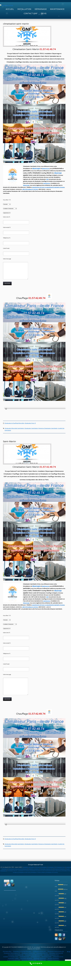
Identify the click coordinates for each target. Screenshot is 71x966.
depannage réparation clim (46, 869)
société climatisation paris (13, 960)
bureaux (62, 187)
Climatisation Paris (60, 867)
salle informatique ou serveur (30, 189)
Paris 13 (56, 907)
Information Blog (7, 951)
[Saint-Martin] (27, 453)
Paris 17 (56, 916)
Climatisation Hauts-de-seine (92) (56, 951)
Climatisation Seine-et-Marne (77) (12, 953)
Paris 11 (56, 898)
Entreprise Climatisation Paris (29, 960)
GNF (47, 179)
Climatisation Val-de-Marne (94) (15, 955)
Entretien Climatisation (53, 958)
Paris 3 (56, 884)
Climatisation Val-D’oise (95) (56, 953)
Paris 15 (56, 912)
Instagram (60, 938)
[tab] (35, 408)
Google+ (13, 885)
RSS (56, 934)
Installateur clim (42, 960)
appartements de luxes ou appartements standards (46, 187)
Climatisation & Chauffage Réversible (14, 423)
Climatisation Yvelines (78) (28, 953)
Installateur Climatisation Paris (51, 955)
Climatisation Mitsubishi (26, 958)
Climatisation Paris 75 (30, 423)
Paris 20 (56, 903)
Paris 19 (56, 921)
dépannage (58, 173)
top (69, 951)
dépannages (36, 168)
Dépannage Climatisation (40, 958)
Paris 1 (56, 889)
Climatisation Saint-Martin (31, 428)
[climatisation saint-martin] (27, 36)
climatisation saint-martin (16, 24)
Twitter (11, 881)
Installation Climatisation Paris (10, 956)
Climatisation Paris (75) (41, 953)
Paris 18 (56, 893)
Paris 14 (56, 925)
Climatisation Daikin (46, 956)
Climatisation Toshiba (13, 958)
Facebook (5, 885)
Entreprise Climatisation (41, 867)
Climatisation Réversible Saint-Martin (14, 428)
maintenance (46, 183)
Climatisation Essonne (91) (39, 951)
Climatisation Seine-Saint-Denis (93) (33, 955)
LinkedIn (9, 885)
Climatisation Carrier (58, 956)
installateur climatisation (29, 867)
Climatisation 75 (51, 867)
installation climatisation (53, 960)
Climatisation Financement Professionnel (18, 869)
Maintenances (45, 168)
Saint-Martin (9, 441)
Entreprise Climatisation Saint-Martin (47, 428)
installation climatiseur (34, 869)
